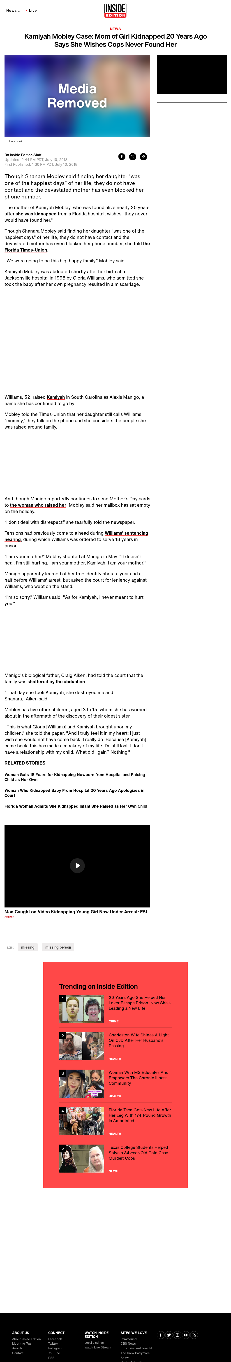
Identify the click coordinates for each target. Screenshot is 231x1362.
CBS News (128, 1343)
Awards (17, 1348)
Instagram (55, 1348)
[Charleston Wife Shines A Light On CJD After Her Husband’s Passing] (115, 1046)
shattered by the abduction (56, 681)
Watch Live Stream (98, 1347)
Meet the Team (22, 1343)
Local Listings (94, 1343)
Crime (9, 917)
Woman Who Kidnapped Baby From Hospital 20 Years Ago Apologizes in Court (74, 793)
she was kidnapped (36, 213)
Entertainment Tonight (136, 1348)
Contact (17, 1353)
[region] (77, 866)
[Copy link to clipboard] (143, 157)
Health (115, 1058)
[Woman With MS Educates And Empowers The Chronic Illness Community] (115, 1084)
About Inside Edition (26, 1339)
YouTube (54, 1353)
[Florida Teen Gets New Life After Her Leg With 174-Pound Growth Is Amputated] (115, 1121)
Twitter (53, 1343)
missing (28, 947)
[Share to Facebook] (122, 157)
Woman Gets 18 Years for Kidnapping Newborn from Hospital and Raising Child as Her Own (75, 777)
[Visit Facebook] (161, 1335)
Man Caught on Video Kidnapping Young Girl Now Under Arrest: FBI (76, 911)
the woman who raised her (38, 505)
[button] (77, 865)
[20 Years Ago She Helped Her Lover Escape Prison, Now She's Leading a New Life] (115, 1009)
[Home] (115, 10)
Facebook (55, 1339)
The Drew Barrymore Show (135, 1355)
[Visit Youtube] (186, 1335)
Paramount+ (129, 1339)
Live (33, 10)
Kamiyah (56, 397)
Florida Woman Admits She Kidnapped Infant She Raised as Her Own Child (76, 806)
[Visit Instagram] (177, 1335)
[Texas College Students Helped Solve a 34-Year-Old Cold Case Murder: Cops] (115, 1159)
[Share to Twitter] (133, 157)
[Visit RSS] (194, 1335)
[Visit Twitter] (169, 1335)
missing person (58, 947)
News (11, 10)
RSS (51, 1358)
